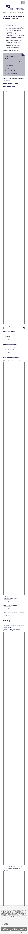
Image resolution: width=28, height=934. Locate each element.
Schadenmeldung (21, 12)
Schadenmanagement (12, 12)
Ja (6, 339)
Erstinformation (10, 932)
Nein (9, 339)
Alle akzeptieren (23, 929)
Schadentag (6, 326)
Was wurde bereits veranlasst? (11, 361)
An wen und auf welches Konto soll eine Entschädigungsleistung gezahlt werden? (13, 868)
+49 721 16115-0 (10, 68)
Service (4, 12)
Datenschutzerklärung (18, 932)
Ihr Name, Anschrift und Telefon (11, 90)
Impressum (25, 932)
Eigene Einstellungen (6, 929)
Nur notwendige (14, 929)
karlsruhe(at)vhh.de (12, 73)
